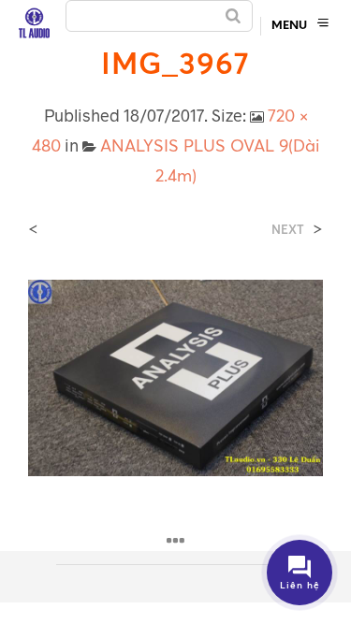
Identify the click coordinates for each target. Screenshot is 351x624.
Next (287, 230)
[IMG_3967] (175, 376)
